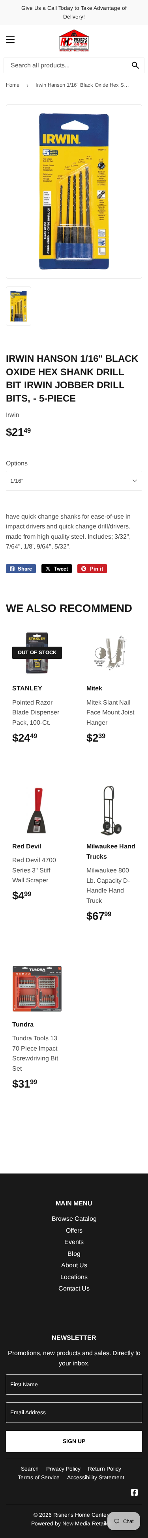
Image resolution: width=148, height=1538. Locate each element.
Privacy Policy (63, 1468)
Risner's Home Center (81, 1515)
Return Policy (104, 1468)
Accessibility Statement (95, 1477)
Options (17, 463)
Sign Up (74, 1441)
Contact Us (74, 1288)
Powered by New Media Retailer (71, 1523)
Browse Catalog (74, 1218)
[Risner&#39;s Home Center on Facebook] (134, 1493)
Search (30, 1468)
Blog (74, 1253)
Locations (74, 1277)
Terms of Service (39, 1477)
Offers (74, 1230)
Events (74, 1242)
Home (12, 85)
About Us (74, 1265)
